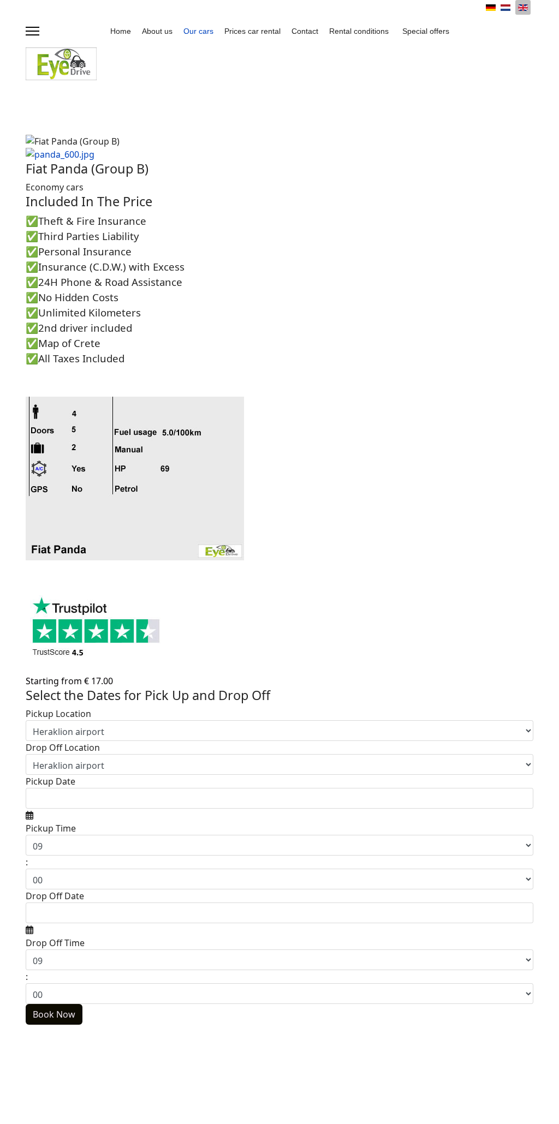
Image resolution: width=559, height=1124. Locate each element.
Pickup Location (58, 714)
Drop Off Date (55, 896)
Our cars (198, 31)
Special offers (425, 31)
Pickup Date (50, 781)
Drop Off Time (55, 943)
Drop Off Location (63, 748)
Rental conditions (359, 31)
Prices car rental (252, 31)
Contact (305, 31)
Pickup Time (51, 828)
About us (157, 31)
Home (120, 31)
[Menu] (32, 31)
